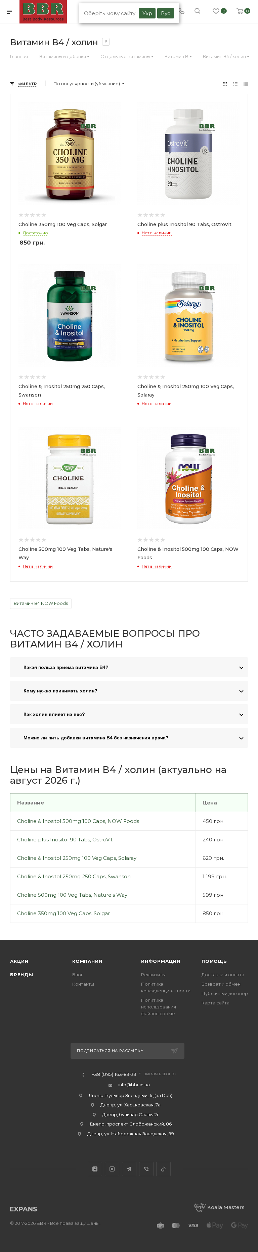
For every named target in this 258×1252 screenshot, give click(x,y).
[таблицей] (245, 83)
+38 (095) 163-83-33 (113, 1074)
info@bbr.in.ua (134, 1084)
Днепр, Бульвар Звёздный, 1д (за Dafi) (130, 1095)
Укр (147, 13)
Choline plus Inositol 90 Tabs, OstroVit (65, 839)
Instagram (112, 1169)
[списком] (235, 83)
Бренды (21, 974)
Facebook (95, 1169)
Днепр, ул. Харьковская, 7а (130, 1104)
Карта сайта (215, 1002)
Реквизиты (153, 974)
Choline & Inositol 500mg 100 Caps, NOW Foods (78, 821)
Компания (87, 961)
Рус (165, 13)
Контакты (83, 984)
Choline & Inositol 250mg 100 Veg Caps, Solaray (76, 858)
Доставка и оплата (223, 974)
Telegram (129, 1169)
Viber (146, 1169)
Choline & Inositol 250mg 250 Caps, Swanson (74, 876)
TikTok (163, 1169)
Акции (19, 961)
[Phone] (181, 11)
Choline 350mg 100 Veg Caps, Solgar (63, 913)
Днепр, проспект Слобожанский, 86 (131, 1124)
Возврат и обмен (221, 984)
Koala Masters (226, 1207)
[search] (197, 11)
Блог (77, 974)
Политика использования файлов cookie (158, 1006)
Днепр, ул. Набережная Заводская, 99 (130, 1133)
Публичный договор (225, 993)
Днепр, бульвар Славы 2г (130, 1114)
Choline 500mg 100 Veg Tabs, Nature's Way (72, 895)
